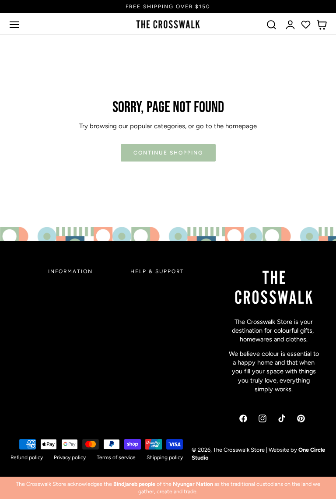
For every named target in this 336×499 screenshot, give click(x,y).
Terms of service (116, 457)
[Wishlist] (306, 24)
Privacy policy (70, 457)
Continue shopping (168, 152)
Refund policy (26, 457)
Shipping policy (165, 457)
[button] (14, 24)
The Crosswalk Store (239, 449)
